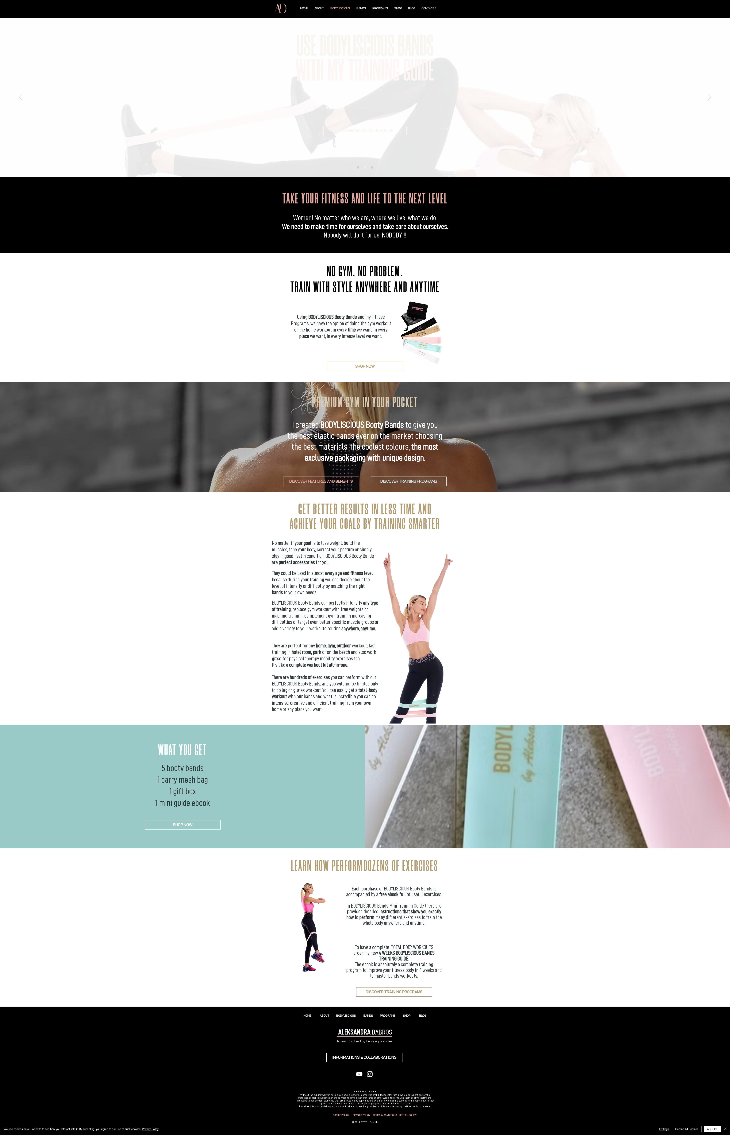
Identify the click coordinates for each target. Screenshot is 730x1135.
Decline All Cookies (686, 1129)
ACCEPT (712, 1129)
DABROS (365, 1032)
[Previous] (20, 97)
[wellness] (372, 167)
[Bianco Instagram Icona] (370, 1074)
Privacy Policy (150, 1129)
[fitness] (358, 167)
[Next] (709, 97)
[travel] (365, 167)
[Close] (725, 1129)
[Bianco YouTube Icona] (359, 1074)
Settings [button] (664, 1129)
